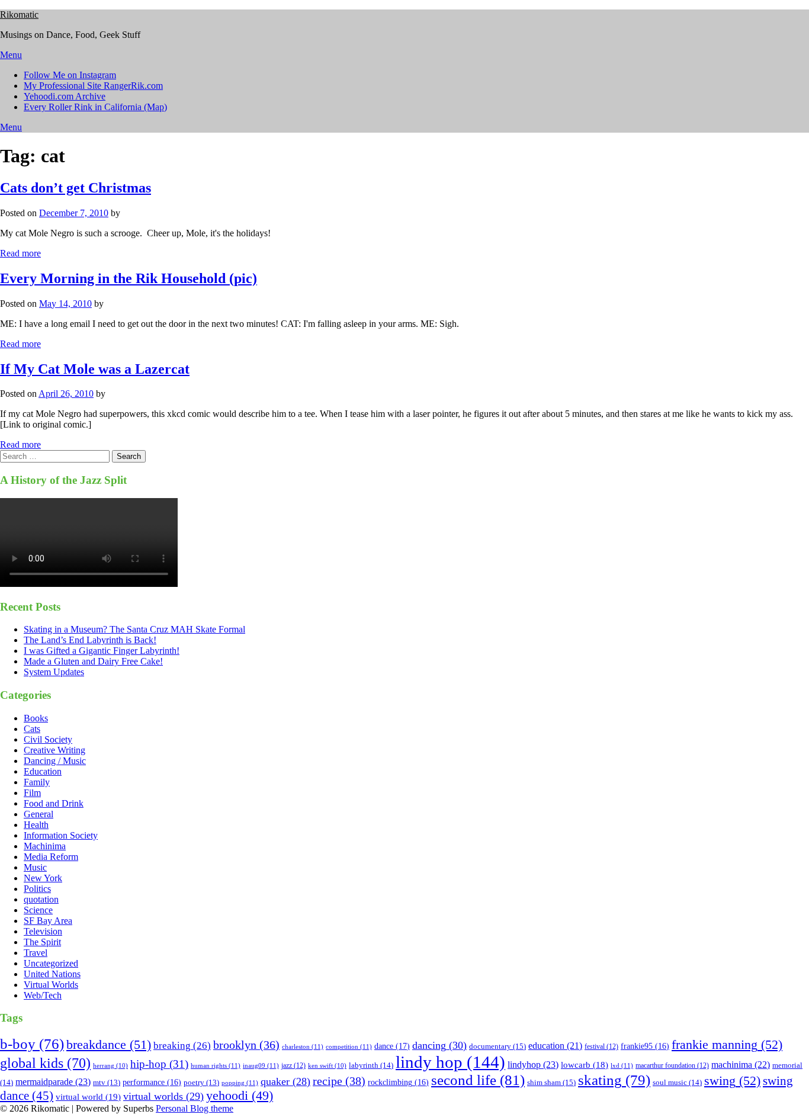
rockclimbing (398, 1082)
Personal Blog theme (194, 1108)
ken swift (327, 1065)
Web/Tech (43, 995)
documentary (497, 1046)
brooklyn (246, 1045)
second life (478, 1080)
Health (36, 825)
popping (239, 1082)
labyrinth (371, 1065)
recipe (339, 1080)
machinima (740, 1065)
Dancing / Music (55, 761)
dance (392, 1046)
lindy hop (450, 1061)
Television (43, 931)
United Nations (52, 974)
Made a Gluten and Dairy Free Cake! (93, 661)
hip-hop (159, 1064)
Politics (37, 889)
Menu (11, 55)
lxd (622, 1065)
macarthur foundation (672, 1065)
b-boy (32, 1044)
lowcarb (584, 1065)
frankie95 (645, 1046)
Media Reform (51, 857)
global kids (45, 1063)
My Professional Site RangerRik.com (93, 86)
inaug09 (261, 1065)
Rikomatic (19, 14)
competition (349, 1046)
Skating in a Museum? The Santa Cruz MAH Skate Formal (134, 629)
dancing (439, 1045)
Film (32, 793)
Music (35, 867)
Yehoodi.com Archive (64, 96)
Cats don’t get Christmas (75, 187)
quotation (41, 899)
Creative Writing (54, 750)
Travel (35, 953)
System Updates (54, 672)
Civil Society (48, 739)
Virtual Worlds (51, 985)
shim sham (551, 1082)
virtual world (88, 1097)
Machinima (45, 846)
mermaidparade (53, 1081)
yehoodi (239, 1096)
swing (732, 1080)
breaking (182, 1045)
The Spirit (42, 942)
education (555, 1046)
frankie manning (727, 1044)
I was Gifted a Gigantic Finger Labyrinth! (101, 651)
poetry (201, 1082)
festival (601, 1046)
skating (614, 1080)
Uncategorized (51, 963)
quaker (285, 1081)
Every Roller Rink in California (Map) (95, 107)
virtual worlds (163, 1096)
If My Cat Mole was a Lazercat (95, 369)
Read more (20, 253)
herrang (110, 1065)
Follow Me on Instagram (70, 75)
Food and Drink (54, 803)
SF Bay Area (48, 921)
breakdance (108, 1044)
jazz (293, 1065)
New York (43, 878)
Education (43, 771)
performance (152, 1082)
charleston (302, 1046)
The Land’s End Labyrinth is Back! (90, 640)
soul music (677, 1082)
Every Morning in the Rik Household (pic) (128, 278)
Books (36, 718)
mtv (106, 1082)
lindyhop (533, 1064)
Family (37, 782)
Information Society (61, 835)
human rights (215, 1065)
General (38, 814)
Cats (32, 729)
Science (38, 910)
